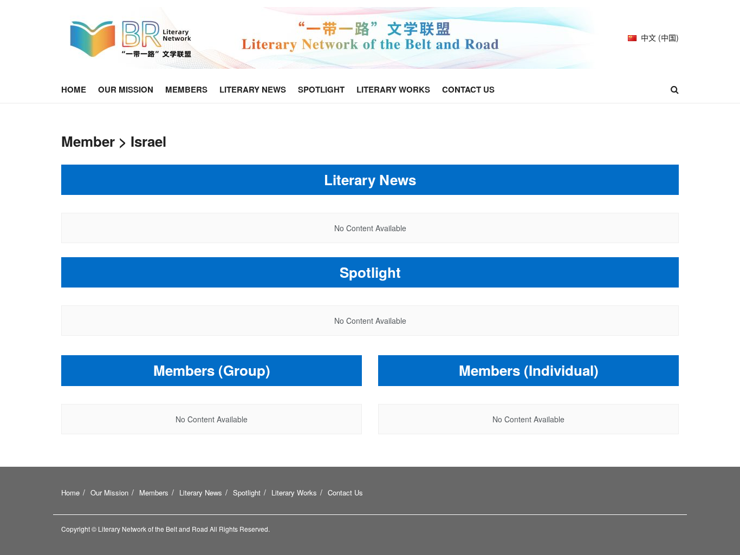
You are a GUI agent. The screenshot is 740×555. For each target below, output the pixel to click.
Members (186, 89)
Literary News (252, 89)
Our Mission (125, 89)
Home (73, 89)
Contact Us (468, 89)
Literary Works (393, 89)
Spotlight (321, 89)
